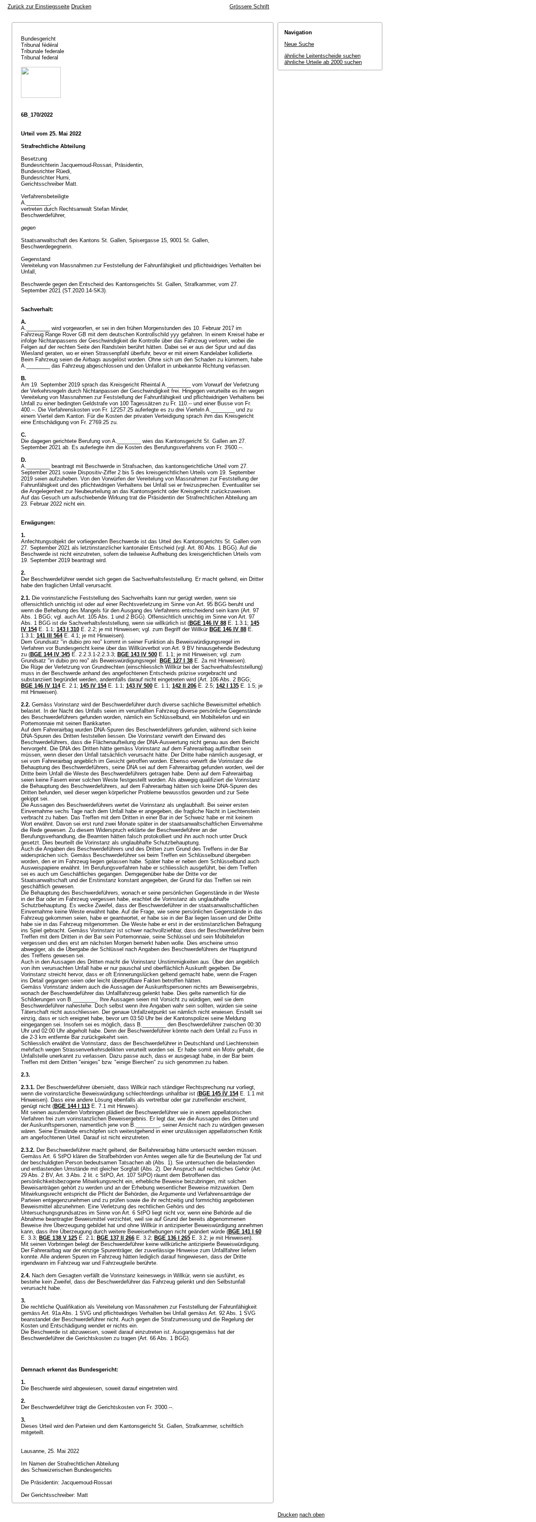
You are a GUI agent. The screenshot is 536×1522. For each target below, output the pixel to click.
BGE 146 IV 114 (40, 686)
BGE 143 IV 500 (137, 654)
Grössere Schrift (249, 6)
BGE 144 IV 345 (50, 654)
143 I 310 (68, 629)
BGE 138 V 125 (58, 1238)
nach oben (312, 1515)
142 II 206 (184, 686)
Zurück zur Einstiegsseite (39, 6)
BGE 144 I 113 (72, 1106)
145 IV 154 (93, 686)
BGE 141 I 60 (244, 1231)
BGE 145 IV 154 (218, 1093)
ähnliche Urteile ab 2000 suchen (323, 62)
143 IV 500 (139, 686)
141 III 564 (49, 635)
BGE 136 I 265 (172, 1238)
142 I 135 (227, 686)
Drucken (81, 6)
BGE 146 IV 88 (207, 623)
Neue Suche (299, 44)
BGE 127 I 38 (176, 660)
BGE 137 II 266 (115, 1238)
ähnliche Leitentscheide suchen (322, 56)
